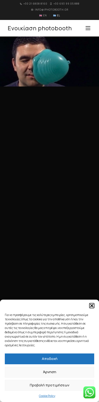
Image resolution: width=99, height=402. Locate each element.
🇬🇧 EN (43, 15)
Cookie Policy (47, 396)
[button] (91, 305)
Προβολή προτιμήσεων (49, 385)
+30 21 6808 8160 (35, 3)
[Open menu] (88, 28)
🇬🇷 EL (56, 15)
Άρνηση (49, 371)
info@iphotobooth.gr (51, 9)
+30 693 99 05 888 (67, 3)
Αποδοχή (49, 358)
